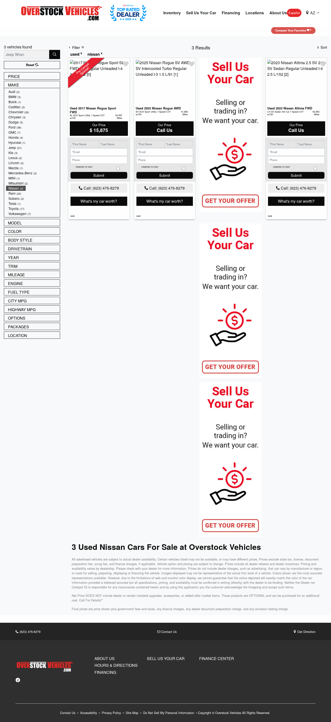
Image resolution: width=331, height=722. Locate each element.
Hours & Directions (116, 665)
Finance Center (216, 658)
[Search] (54, 54)
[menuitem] (33, 91)
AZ (312, 12)
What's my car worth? (98, 201)
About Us (105, 658)
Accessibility (89, 712)
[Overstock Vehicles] (62, 12)
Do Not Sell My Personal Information (169, 712)
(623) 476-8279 (29, 631)
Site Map (132, 712)
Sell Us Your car (166, 658)
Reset (30, 65)
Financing (105, 672)
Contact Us (168, 631)
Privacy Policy (112, 712)
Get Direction (305, 631)
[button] (172, 13)
